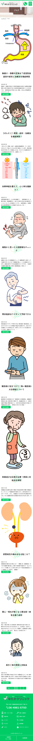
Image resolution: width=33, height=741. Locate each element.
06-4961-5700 (17, 707)
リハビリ (6, 720)
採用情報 (21, 723)
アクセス (6, 723)
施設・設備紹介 (22, 712)
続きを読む (6, 94)
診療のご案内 (22, 716)
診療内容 (6, 716)
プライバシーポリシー (24, 727)
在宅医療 (21, 720)
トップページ (3, 18)
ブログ (5, 727)
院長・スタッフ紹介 (8, 712)
